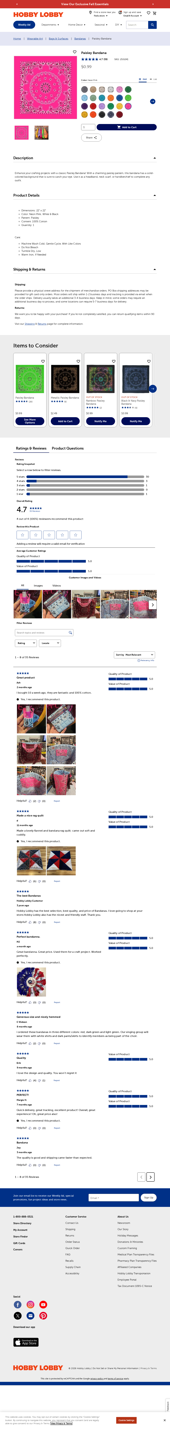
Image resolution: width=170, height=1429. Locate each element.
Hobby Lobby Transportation (134, 1273)
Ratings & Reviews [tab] (31, 448)
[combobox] (137, 25)
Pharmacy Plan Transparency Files (137, 1260)
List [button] (153, 80)
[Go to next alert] (153, 4)
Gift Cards (19, 1243)
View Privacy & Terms (61, 1423)
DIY (117, 24)
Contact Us (72, 1222)
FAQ (67, 1254)
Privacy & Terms (148, 1368)
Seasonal (100, 24)
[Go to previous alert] (17, 4)
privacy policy (96, 1378)
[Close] (164, 1420)
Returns (42, 323)
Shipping (30, 323)
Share (89, 137)
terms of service (115, 1378)
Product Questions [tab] (68, 448)
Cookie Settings (126, 1420)
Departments (49, 24)
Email (93, 1198)
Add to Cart (129, 127)
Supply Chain (73, 1267)
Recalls (69, 1260)
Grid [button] (143, 80)
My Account (20, 1229)
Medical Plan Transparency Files (136, 1254)
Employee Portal (127, 1279)
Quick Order (72, 1248)
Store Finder (20, 1236)
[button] (84, 89)
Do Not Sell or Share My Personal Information (115, 1368)
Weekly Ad (24, 24)
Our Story (123, 1229)
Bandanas (80, 38)
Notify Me (100, 421)
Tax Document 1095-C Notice (135, 1286)
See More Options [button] (30, 421)
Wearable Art (35, 38)
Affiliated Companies (129, 1267)
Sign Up (148, 1197)
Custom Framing (127, 1248)
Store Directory (22, 1223)
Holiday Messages (128, 1235)
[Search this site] (152, 25)
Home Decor (75, 24)
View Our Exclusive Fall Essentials (85, 4)
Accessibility (72, 1273)
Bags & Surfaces (58, 38)
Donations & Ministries (130, 1241)
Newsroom (124, 1222)
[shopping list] (148, 13)
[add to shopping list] (75, 52)
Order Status (72, 1241)
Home (17, 38)
